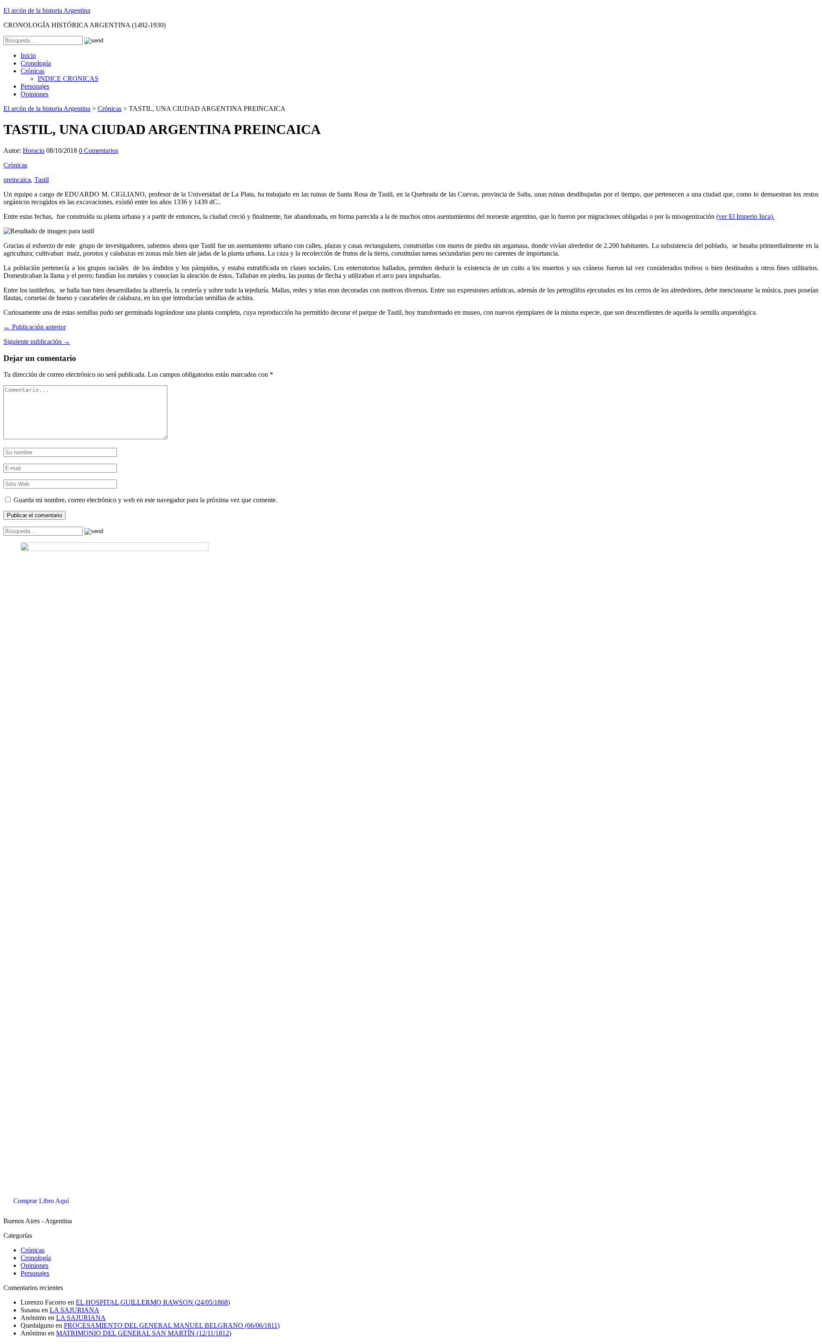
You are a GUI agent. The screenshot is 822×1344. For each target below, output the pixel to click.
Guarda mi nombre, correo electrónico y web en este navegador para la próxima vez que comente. (145, 500)
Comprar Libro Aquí (41, 1200)
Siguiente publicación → (36, 341)
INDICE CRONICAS (68, 78)
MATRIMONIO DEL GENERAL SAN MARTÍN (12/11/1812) (143, 1333)
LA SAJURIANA (74, 1310)
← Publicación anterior (34, 327)
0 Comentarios (98, 150)
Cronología (36, 63)
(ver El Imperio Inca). (745, 216)
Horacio (34, 150)
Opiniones (34, 94)
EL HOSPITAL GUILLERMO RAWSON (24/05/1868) (153, 1302)
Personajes (35, 86)
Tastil (41, 179)
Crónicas (33, 71)
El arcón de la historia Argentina (46, 10)
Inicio (28, 55)
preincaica (17, 179)
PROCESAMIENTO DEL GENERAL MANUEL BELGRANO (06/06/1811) (172, 1325)
